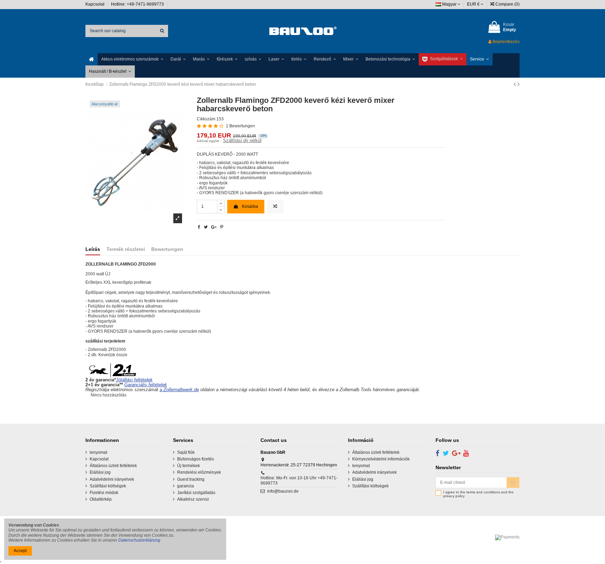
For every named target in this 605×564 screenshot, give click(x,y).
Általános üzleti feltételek (113, 465)
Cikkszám (206, 119)
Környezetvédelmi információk (381, 459)
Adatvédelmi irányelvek (112, 479)
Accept (20, 550)
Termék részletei (125, 249)
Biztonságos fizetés (195, 459)
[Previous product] (515, 84)
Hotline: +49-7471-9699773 (138, 4)
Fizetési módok (104, 492)
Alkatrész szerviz (193, 499)
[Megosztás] (199, 227)
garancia (185, 486)
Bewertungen (167, 249)
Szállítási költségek (108, 486)
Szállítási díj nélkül (242, 140)
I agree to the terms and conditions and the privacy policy (478, 494)
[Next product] (518, 84)
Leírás (92, 249)
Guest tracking (190, 479)
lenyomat (98, 452)
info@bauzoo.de (283, 491)
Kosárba (250, 206)
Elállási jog (100, 472)
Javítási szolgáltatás (196, 492)
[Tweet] (206, 227)
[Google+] (213, 227)
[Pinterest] (221, 227)
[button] (132, 59)
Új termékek (188, 465)
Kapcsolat (95, 4)
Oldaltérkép (101, 499)
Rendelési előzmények (199, 472)
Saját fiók (186, 452)
